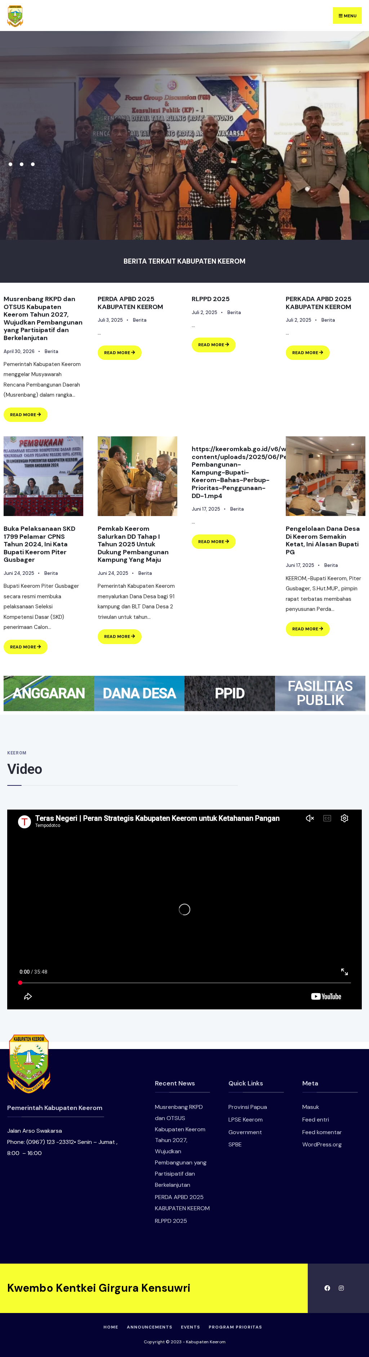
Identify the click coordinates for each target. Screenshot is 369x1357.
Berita (51, 351)
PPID (229, 693)
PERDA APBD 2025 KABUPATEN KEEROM (130, 303)
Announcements (149, 1327)
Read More (29, 412)
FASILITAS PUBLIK (320, 693)
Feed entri (315, 1119)
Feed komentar (322, 1132)
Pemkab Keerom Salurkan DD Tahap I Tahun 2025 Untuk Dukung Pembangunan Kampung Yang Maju (133, 544)
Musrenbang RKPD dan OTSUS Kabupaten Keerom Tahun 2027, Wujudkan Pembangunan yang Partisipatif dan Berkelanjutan (43, 318)
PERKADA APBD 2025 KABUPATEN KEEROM (318, 303)
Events (190, 1327)
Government (245, 1132)
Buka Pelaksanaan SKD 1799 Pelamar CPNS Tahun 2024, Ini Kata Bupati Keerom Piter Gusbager (39, 544)
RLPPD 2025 (211, 299)
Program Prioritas (235, 1327)
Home (110, 1327)
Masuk (310, 1107)
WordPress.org (322, 1144)
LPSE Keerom (245, 1119)
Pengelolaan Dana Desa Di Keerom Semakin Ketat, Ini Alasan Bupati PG (323, 540)
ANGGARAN (49, 693)
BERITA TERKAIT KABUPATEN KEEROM (184, 261)
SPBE (235, 1144)
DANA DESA (139, 693)
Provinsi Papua (247, 1107)
